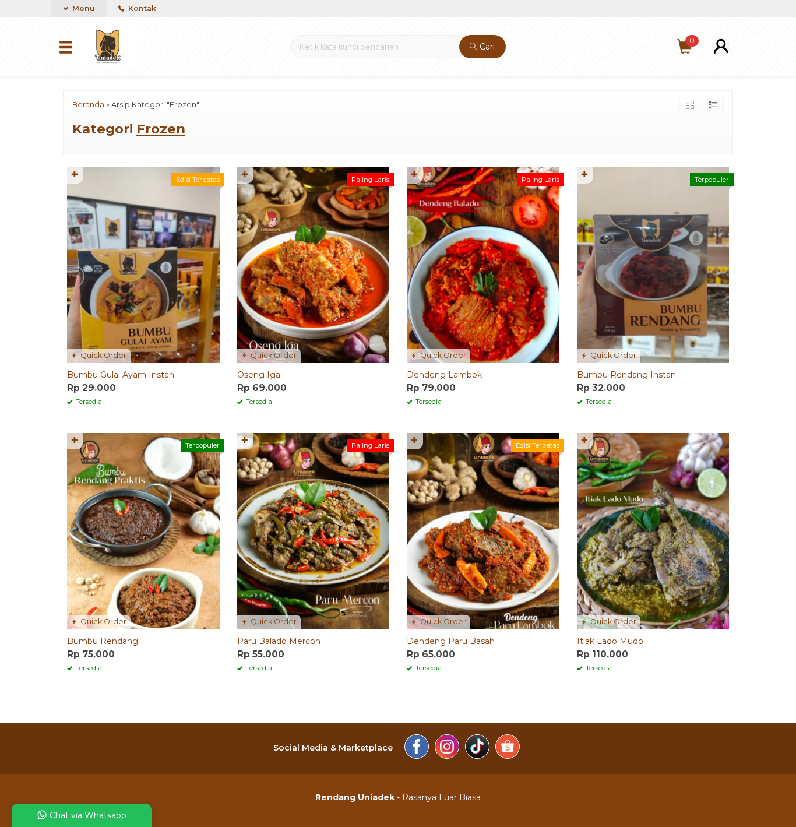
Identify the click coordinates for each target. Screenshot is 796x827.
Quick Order (102, 355)
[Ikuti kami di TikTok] (477, 748)
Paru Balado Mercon (278, 641)
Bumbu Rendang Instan (626, 374)
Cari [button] (486, 46)
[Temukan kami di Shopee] (507, 748)
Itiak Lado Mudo (610, 641)
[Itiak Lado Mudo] (653, 530)
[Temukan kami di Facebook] (416, 748)
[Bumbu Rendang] (143, 530)
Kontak (141, 8)
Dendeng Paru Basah (451, 641)
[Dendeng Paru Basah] (483, 530)
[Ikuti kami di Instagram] (447, 748)
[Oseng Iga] (313, 264)
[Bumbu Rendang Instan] (653, 264)
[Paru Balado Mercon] (313, 530)
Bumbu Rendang (102, 641)
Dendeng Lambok (444, 374)
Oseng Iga (258, 374)
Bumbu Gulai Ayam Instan (120, 374)
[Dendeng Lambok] (483, 264)
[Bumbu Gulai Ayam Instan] (143, 264)
